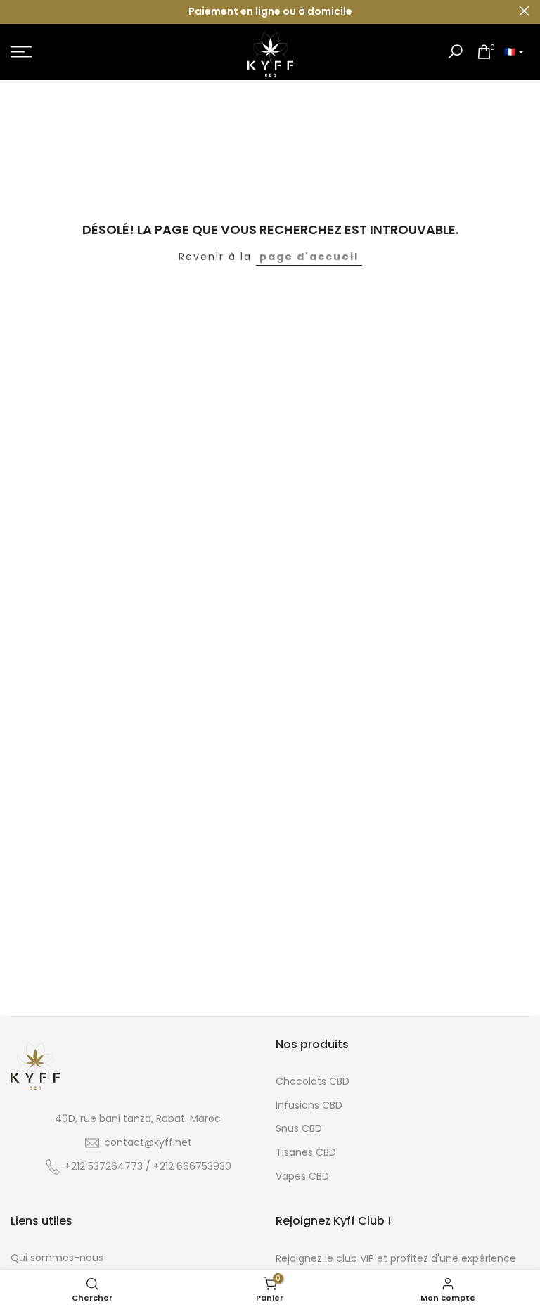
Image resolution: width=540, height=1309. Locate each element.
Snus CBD (299, 1128)
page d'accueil (309, 257)
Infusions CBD (309, 1105)
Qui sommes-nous (57, 1258)
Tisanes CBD (306, 1152)
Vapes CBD (302, 1176)
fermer (16, 11)
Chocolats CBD (312, 1081)
